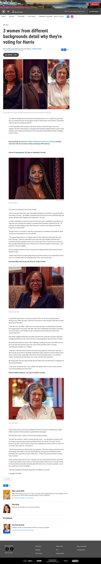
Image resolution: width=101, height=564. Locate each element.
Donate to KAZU (60, 553)
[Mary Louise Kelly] (6, 494)
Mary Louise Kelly (13, 49)
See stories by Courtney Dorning (22, 530)
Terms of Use (38, 553)
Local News (31, 16)
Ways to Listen (59, 16)
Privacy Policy (59, 546)
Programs (21, 16)
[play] (3, 11)
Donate (95, 4)
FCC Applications (81, 550)
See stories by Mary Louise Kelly (22, 498)
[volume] (8, 11)
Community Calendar (45, 16)
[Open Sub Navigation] (6, 16)
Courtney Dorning (36, 49)
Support (11, 16)
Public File (37, 550)
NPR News (6, 25)
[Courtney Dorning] (6, 528)
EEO (57, 550)
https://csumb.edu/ (82, 546)
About (4, 16)
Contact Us (38, 546)
